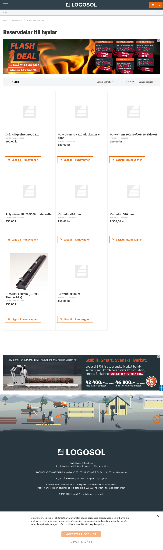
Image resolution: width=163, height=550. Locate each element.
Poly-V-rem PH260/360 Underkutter (29, 214)
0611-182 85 (105, 472)
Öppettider (88, 463)
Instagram (90, 478)
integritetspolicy (96, 524)
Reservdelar (17, 20)
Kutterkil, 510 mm (122, 214)
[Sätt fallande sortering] (119, 82)
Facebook (70, 478)
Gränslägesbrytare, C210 (22, 134)
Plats (108, 82)
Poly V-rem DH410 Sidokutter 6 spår (79, 136)
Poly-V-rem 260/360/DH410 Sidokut (133, 134)
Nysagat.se (102, 478)
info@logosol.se (120, 472)
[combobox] (81, 13)
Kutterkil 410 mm (69, 214)
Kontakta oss (75, 463)
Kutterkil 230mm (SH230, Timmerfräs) (22, 295)
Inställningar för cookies (81, 466)
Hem (5, 20)
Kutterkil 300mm (69, 294)
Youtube (80, 478)
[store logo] (81, 5)
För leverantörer (101, 466)
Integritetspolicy (62, 466)
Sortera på (101, 82)
